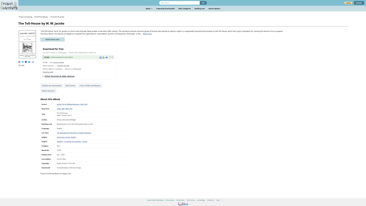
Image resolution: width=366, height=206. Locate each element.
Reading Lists (200, 9)
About (149, 9)
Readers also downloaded (51, 85)
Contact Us (210, 200)
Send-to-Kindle (58, 62)
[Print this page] (33, 62)
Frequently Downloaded (165, 9)
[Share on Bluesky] (29, 62)
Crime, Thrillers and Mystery (90, 85)
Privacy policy (170, 200)
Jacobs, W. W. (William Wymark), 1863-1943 (72, 104)
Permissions (180, 200)
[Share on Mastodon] (19, 62)
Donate (359, 3)
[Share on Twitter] (23, 62)
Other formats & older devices (59, 76)
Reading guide (48, 72)
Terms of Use (191, 200)
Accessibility (201, 200)
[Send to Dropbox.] (101, 57)
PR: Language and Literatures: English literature (74, 133)
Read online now (52, 39)
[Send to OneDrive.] (106, 57)
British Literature (48, 91)
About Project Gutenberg (155, 200)
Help (218, 200)
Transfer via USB (63, 66)
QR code (21, 65)
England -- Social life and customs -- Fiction (72, 141)
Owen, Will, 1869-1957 (65, 109)
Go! (203, 3)
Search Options (214, 9)
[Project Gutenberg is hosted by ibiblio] (183, 205)
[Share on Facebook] (26, 62)
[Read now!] (27, 58)
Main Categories (184, 9)
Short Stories (70, 85)
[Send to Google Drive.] (103, 57)
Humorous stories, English (66, 137)
